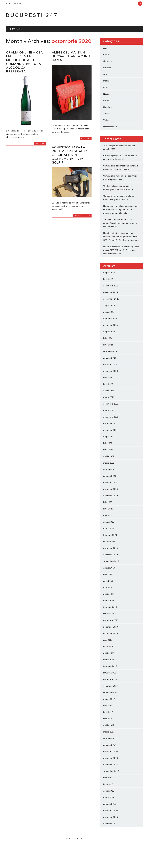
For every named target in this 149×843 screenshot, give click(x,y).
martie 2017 (108, 732)
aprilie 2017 (108, 725)
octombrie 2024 (110, 325)
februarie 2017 (110, 738)
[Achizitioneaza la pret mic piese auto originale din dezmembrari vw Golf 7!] (72, 196)
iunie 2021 (108, 450)
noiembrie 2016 (110, 758)
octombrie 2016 (110, 764)
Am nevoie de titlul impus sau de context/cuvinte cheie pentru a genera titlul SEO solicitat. (120, 223)
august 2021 (109, 436)
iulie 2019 (107, 574)
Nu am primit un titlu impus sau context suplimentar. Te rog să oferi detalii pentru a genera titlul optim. (121, 209)
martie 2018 (108, 659)
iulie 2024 (107, 338)
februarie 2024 (110, 351)
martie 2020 (108, 528)
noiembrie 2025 (110, 292)
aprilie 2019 (108, 594)
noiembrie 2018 (110, 627)
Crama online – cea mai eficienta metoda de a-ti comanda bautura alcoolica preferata (24, 61)
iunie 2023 (108, 384)
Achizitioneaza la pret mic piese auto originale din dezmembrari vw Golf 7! (70, 154)
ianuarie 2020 (109, 541)
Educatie (107, 67)
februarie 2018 (110, 666)
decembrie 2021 (110, 417)
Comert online (109, 61)
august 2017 (109, 699)
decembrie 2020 (110, 482)
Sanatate (107, 107)
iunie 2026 (108, 279)
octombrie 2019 (110, 554)
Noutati (106, 94)
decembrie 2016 (110, 751)
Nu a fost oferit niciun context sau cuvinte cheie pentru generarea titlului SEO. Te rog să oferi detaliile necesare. (121, 236)
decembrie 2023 (110, 364)
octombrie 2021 (110, 430)
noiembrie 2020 (110, 489)
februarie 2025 (110, 318)
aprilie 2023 (108, 391)
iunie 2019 (108, 581)
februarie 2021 (110, 469)
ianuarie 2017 (109, 745)
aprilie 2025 (108, 312)
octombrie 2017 (110, 686)
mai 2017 (107, 718)
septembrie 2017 (111, 692)
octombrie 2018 (110, 633)
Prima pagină (16, 29)
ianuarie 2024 (109, 358)
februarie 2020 (110, 535)
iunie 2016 (108, 784)
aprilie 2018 (108, 653)
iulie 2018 (107, 640)
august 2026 (109, 272)
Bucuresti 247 (32, 15)
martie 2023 (108, 397)
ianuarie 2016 (109, 804)
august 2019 (109, 568)
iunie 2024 (108, 345)
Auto (105, 48)
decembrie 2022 (110, 404)
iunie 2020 (108, 509)
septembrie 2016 (111, 771)
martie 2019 (108, 600)
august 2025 (109, 305)
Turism (106, 120)
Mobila (106, 81)
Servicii (106, 113)
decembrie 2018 (110, 620)
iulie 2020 (107, 502)
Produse (40, 143)
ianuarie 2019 (109, 614)
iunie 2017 (108, 712)
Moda (106, 87)
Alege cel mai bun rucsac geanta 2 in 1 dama (71, 56)
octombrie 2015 (110, 823)
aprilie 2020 (108, 522)
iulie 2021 (107, 443)
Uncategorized (82, 215)
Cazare (106, 54)
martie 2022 (108, 410)
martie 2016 (108, 797)
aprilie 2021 (108, 456)
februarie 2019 (110, 607)
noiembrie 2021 (110, 423)
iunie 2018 (108, 646)
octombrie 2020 (110, 495)
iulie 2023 (107, 377)
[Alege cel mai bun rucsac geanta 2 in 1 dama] (72, 119)
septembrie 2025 (111, 299)
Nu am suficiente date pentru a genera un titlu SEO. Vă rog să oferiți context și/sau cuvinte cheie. (121, 250)
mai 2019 (107, 587)
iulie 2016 (107, 778)
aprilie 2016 (108, 791)
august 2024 (109, 331)
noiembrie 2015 (110, 817)
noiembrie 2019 (110, 548)
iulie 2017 (107, 705)
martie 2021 (108, 463)
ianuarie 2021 (109, 476)
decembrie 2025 (110, 286)
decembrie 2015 (110, 810)
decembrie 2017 (110, 679)
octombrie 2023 (110, 371)
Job (105, 74)
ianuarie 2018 (109, 673)
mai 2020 (107, 515)
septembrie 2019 (111, 561)
